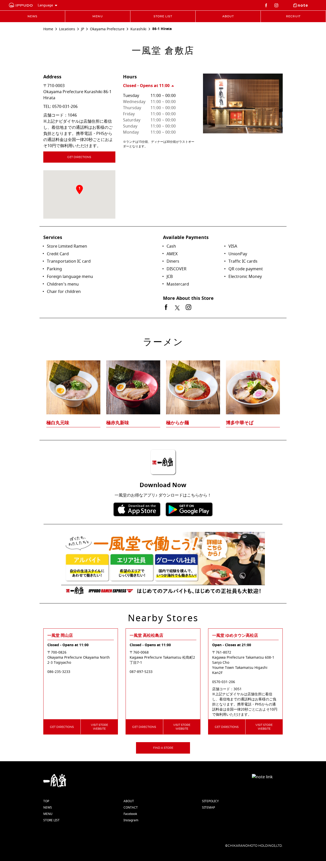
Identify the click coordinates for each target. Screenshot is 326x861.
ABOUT (129, 801)
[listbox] (163, 383)
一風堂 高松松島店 (146, 635)
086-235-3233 (58, 671)
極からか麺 (177, 422)
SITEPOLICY (210, 801)
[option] (163, 383)
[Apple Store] (136, 509)
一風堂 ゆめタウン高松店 (235, 635)
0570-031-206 (65, 107)
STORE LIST (51, 820)
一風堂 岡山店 (60, 635)
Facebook (130, 814)
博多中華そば (239, 422)
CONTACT (131, 807)
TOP (46, 801)
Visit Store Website (99, 727)
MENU (47, 814)
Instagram (131, 820)
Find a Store (163, 747)
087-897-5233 (141, 671)
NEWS (47, 807)
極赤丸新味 (117, 422)
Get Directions (79, 157)
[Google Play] (189, 509)
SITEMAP (208, 807)
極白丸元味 (57, 422)
